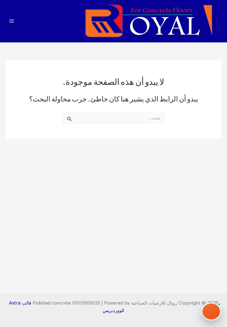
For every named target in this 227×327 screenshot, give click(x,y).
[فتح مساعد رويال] (211, 311)
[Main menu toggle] (12, 21)
